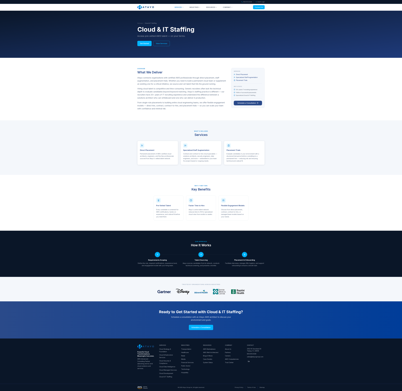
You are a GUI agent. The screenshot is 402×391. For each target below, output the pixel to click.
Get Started (144, 43)
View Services (161, 43)
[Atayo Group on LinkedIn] (249, 361)
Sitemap (262, 387)
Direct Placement (242, 74)
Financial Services (187, 362)
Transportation (186, 349)
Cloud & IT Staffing (165, 377)
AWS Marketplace (209, 349)
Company (227, 7)
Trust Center (229, 362)
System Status (208, 362)
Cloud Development (166, 373)
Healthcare (185, 352)
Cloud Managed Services (168, 370)
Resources (210, 7)
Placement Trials (241, 80)
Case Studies (207, 359)
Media (183, 359)
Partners (228, 352)
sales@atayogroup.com (255, 357)
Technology (185, 369)
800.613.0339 (247, 2)
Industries (194, 7)
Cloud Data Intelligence (167, 367)
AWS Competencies (232, 359)
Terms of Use (251, 387)
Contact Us (259, 7)
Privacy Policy (239, 387)
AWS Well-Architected (210, 352)
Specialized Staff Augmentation (247, 77)
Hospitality (184, 372)
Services (178, 7)
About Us (228, 349)
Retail (183, 356)
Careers (228, 356)
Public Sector (185, 366)
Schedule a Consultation (247, 103)
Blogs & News (208, 356)
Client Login (261, 2)
